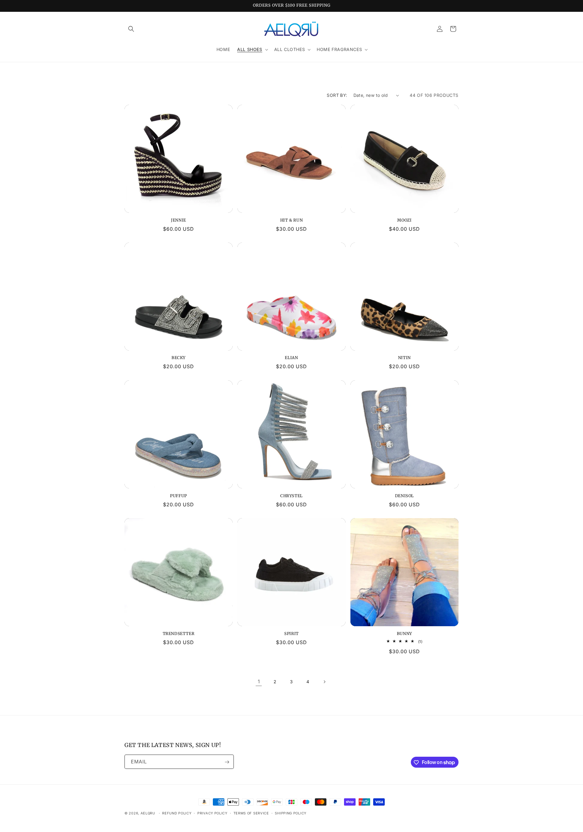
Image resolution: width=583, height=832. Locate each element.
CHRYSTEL (291, 496)
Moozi (404, 220)
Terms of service (251, 813)
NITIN (404, 358)
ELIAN (291, 358)
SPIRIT (291, 633)
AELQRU (148, 813)
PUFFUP (178, 496)
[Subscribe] (227, 762)
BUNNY (404, 633)
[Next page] (324, 681)
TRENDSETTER (179, 633)
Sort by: (337, 95)
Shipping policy (290, 813)
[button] (131, 29)
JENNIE (178, 220)
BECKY (179, 358)
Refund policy (176, 813)
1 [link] (259, 682)
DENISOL (404, 496)
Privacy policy (212, 813)
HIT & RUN (291, 220)
